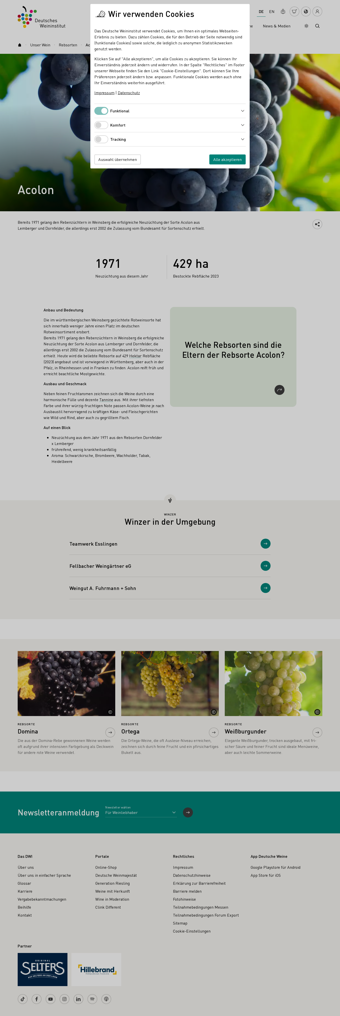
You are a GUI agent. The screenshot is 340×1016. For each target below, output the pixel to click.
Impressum (104, 92)
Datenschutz (129, 92)
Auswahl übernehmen (117, 159)
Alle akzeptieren (227, 159)
